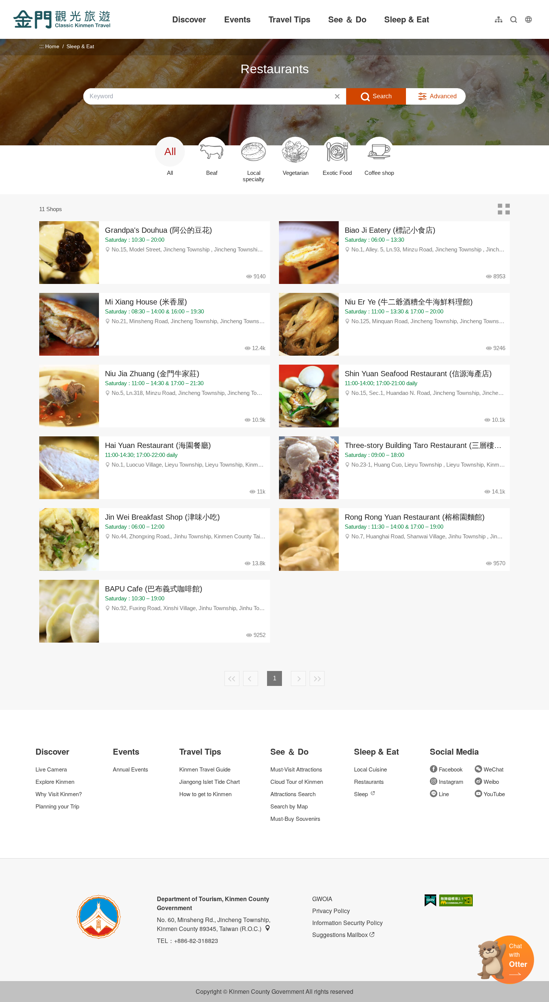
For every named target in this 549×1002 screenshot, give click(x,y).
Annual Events (130, 769)
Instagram (451, 781)
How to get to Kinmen (205, 794)
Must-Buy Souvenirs (295, 818)
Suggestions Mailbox (340, 934)
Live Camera (51, 769)
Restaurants (369, 781)
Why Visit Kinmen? (58, 794)
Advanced (443, 96)
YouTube (494, 794)
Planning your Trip (57, 806)
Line (444, 794)
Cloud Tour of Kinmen (296, 781)
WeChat (493, 769)
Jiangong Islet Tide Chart (209, 781)
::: (15, 4)
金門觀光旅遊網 (61, 19)
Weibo (491, 781)
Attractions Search (293, 794)
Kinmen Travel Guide (204, 769)
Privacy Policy (331, 910)
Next (298, 678)
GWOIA (322, 898)
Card (504, 209)
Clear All (337, 96)
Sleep (361, 794)
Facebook (451, 769)
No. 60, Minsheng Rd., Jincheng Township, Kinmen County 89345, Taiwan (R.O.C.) (213, 924)
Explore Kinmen (54, 781)
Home (52, 46)
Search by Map (289, 806)
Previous (250, 678)
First (231, 678)
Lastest (317, 678)
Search (382, 96)
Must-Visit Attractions (296, 769)
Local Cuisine (370, 769)
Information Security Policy (347, 922)
